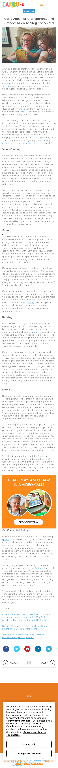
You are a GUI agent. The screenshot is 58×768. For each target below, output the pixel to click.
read (35, 332)
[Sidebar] (4, 234)
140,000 (24, 111)
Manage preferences (29, 753)
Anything (29, 11)
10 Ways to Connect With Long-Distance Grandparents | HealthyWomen (23, 636)
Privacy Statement (21, 720)
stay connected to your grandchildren (26, 142)
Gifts (29, 696)
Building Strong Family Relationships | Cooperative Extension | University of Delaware (28, 627)
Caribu (40, 456)
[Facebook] (6, 649)
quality (5, 539)
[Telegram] (49, 649)
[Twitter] (17, 649)
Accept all (29, 744)
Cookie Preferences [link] (35, 760)
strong (31, 302)
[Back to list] (29, 662)
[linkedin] (38, 649)
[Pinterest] (27, 649)
